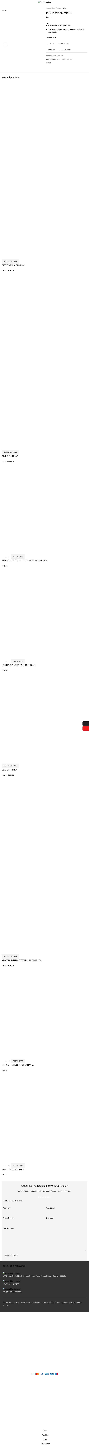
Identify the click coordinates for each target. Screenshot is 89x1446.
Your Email (50, 1208)
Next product (86, 8)
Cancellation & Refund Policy (41, 1340)
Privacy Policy (36, 1332)
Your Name (7, 1208)
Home (48, 8)
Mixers (65, 8)
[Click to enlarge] (5, 45)
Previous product (82, 8)
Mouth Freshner (56, 8)
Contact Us (35, 1343)
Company (50, 1218)
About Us (34, 1328)
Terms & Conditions (38, 1336)
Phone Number (8, 1218)
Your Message (8, 1228)
